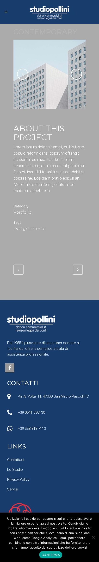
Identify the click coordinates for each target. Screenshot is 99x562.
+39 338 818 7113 (32, 428)
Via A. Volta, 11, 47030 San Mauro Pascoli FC (53, 396)
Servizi (12, 489)
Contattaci (15, 460)
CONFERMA (51, 555)
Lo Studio (15, 469)
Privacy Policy (18, 479)
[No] (93, 537)
